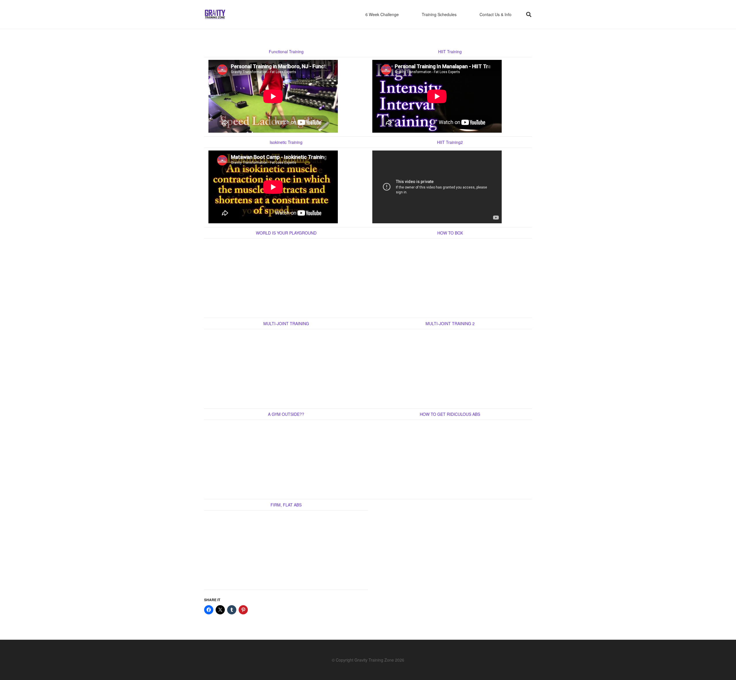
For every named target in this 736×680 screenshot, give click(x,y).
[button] (528, 14)
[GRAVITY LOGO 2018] (215, 14)
